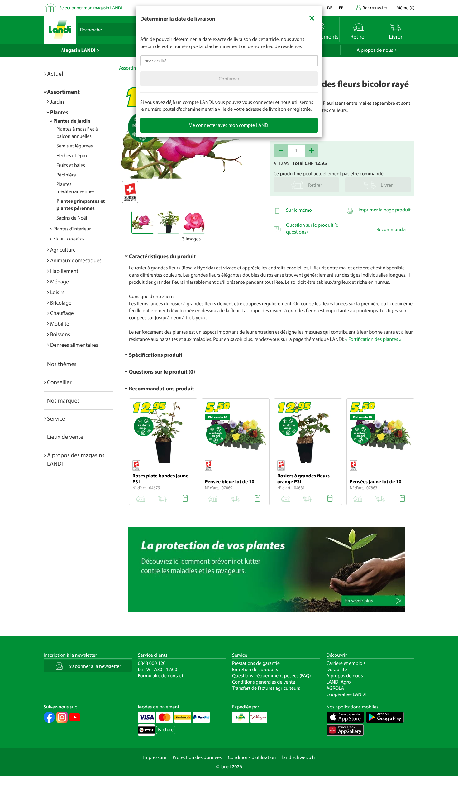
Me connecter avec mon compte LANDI (229, 125)
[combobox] (229, 61)
